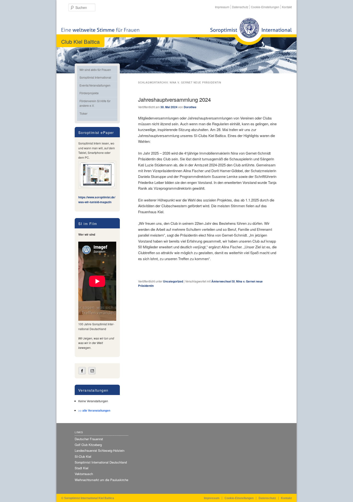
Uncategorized (173, 281)
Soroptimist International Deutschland (101, 462)
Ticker (83, 113)
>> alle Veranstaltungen (94, 410)
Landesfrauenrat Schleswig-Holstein (99, 450)
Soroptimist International (95, 77)
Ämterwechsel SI (223, 281)
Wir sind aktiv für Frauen (95, 70)
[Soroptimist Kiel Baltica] (251, 31)
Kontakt (287, 7)
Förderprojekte (89, 93)
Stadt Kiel (81, 468)
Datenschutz (240, 7)
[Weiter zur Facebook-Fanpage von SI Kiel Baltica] (82, 373)
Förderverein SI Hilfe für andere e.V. (94, 103)
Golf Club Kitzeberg (88, 444)
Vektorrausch (84, 473)
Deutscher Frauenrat (89, 439)
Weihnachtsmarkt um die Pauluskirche (101, 479)
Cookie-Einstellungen (265, 7)
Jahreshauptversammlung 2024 (174, 99)
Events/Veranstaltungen (94, 85)
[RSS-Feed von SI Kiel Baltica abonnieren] (92, 373)
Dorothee (190, 107)
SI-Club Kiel (83, 456)
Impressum (222, 7)
